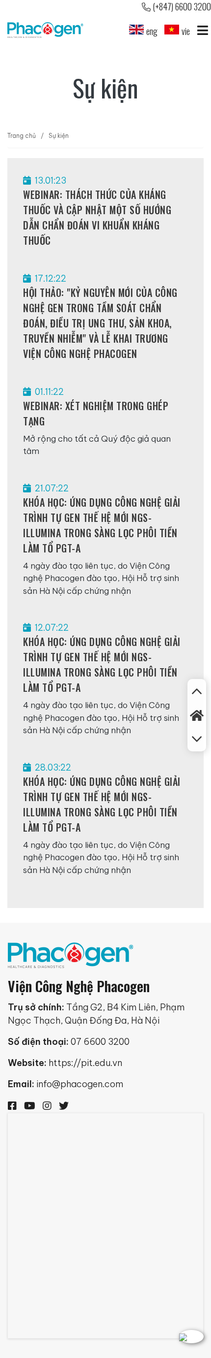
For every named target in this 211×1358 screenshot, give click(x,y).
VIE (186, 31)
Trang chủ (21, 135)
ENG (152, 31)
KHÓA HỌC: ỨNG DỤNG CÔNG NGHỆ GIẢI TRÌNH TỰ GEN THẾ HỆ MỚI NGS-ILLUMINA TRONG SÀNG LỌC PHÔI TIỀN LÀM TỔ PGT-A (102, 525)
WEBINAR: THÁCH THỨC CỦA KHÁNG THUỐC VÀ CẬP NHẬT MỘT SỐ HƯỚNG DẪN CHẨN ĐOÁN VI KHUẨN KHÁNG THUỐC (97, 217)
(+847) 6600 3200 (182, 6)
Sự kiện (59, 135)
